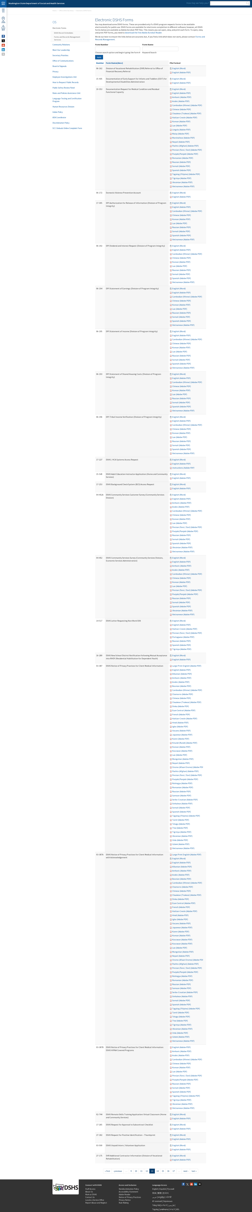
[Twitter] (187, 1184)
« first (107, 1171)
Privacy (55, 71)
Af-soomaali (157, 1201)
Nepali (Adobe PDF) (181, 141)
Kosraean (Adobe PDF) (182, 751)
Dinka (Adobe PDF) (180, 706)
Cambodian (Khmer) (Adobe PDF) (187, 105)
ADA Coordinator (59, 117)
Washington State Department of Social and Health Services (36, 3)
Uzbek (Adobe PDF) (180, 844)
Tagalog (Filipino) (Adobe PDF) (186, 174)
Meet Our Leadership (61, 50)
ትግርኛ (172, 1209)
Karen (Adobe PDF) (180, 738)
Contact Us (90, 1197)
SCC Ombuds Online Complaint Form (67, 128)
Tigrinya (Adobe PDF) (181, 178)
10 (136, 1171)
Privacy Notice (125, 1200)
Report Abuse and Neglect (96, 1202)
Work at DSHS (91, 1194)
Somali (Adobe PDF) (181, 166)
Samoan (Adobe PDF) (181, 795)
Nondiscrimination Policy (129, 1189)
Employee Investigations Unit (64, 77)
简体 (154, 1193)
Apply (99, 57)
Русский (170, 1189)
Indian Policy (57, 112)
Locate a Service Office (94, 1200)
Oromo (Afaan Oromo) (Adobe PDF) (188, 767)
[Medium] (199, 1184)
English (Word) (179, 68)
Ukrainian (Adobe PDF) (182, 182)
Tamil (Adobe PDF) (180, 820)
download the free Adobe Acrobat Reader (143, 32)
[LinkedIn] (195, 1184)
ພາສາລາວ (164, 1209)
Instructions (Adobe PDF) (183, 467)
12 (147, 1171)
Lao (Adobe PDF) (179, 125)
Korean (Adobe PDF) (181, 121)
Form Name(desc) (114, 63)
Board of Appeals (59, 66)
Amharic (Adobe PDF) (181, 97)
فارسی (171, 1205)
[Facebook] (183, 1184)
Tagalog (155, 1209)
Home (54, 11)
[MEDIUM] (3, 54)
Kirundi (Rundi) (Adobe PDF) (184, 742)
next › (185, 1171)
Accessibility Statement (128, 1191)
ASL (177, 1209)
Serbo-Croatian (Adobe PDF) (185, 799)
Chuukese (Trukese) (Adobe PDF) (186, 113)
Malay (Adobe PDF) (180, 133)
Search (247, 3)
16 (168, 1171)
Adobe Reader (124, 1194)
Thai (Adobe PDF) (180, 828)
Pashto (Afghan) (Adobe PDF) (185, 145)
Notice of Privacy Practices (130, 1197)
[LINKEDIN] (3, 49)
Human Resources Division (63, 106)
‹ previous (117, 1171)
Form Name (147, 44)
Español (162, 1189)
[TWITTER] (3, 41)
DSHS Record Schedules (63, 33)
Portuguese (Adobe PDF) (183, 637)
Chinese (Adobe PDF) (181, 109)
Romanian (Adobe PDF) (182, 158)
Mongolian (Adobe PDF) (182, 759)
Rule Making (124, 1202)
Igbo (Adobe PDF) (180, 726)
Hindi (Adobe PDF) (180, 722)
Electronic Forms (59, 28)
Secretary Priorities (60, 55)
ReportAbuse (3, 30)
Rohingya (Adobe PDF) (182, 783)
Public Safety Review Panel (63, 87)
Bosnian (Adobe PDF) (181, 686)
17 (174, 1171)
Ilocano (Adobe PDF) (181, 730)
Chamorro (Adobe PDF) (182, 694)
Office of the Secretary (66, 11)
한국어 (166, 1193)
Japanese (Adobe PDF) (182, 734)
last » (194, 1171)
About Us (89, 1191)
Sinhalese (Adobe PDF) (182, 803)
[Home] (3, 3)
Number (100, 63)
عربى (154, 1197)
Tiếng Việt (156, 1205)
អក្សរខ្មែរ (161, 1197)
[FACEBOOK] (3, 36)
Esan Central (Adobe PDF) (183, 710)
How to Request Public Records (65, 82)
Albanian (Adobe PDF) (182, 674)
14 (157, 1171)
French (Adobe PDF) (181, 714)
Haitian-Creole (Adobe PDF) (184, 117)
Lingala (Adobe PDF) (181, 129)
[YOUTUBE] (3, 45)
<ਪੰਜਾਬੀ (169, 1197)
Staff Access (90, 1189)
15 (163, 1171)
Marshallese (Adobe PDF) (183, 137)
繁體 (160, 1193)
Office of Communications (63, 61)
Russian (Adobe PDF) (181, 162)
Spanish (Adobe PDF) (181, 170)
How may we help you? (197, 3)
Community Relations (61, 44)
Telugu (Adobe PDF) (181, 824)
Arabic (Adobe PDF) (180, 101)
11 (141, 1171)
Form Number (101, 44)
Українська (167, 1201)
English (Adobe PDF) (181, 72)
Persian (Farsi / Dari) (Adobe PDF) (187, 150)
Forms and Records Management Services (67, 38)
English (155, 1189)
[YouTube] (191, 1184)
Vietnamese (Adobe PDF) (183, 186)
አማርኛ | (164, 1205)
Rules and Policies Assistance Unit (66, 93)
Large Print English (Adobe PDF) (186, 665)
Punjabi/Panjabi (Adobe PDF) (185, 154)
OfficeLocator (3, 22)
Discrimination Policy (60, 123)
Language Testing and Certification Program (67, 100)
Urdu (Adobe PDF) (180, 840)
